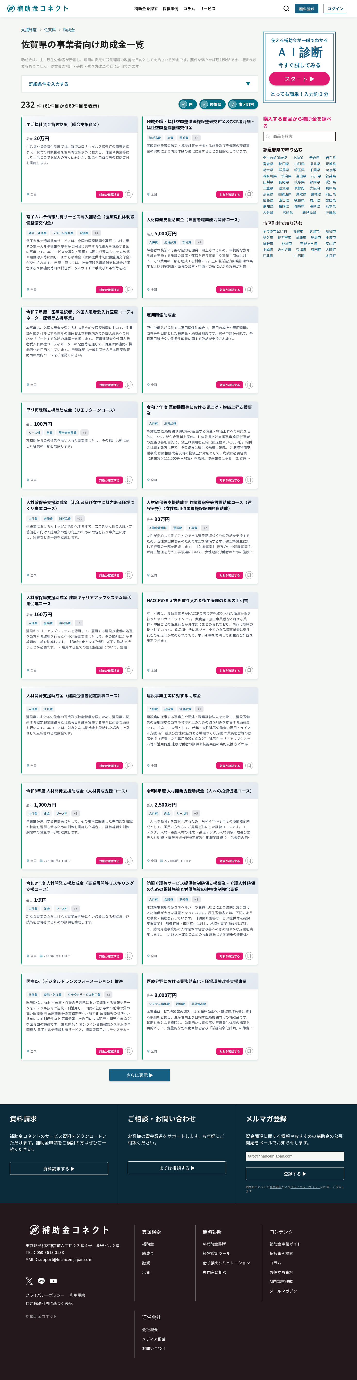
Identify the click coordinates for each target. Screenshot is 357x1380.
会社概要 (150, 1329)
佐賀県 (50, 30)
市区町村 (243, 104)
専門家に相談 (214, 1272)
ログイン (335, 8)
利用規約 (77, 1295)
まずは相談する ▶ (177, 1168)
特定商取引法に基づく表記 (49, 1303)
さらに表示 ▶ (139, 1075)
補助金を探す (146, 8)
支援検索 (151, 1231)
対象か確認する (109, 194)
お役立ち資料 (281, 1272)
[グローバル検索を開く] (286, 8)
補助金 (148, 1244)
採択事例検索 (281, 1253)
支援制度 (29, 30)
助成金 (69, 30)
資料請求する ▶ (59, 1168)
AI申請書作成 (281, 1281)
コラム (189, 8)
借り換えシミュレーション (226, 1263)
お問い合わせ (154, 1348)
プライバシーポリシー (45, 1295)
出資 (146, 1272)
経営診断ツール (216, 1253)
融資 (146, 1263)
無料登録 (307, 8)
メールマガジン (283, 1291)
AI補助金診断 (214, 1244)
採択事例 (170, 8)
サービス (208, 8)
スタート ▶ (299, 78)
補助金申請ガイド (285, 1244)
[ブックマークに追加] (129, 194)
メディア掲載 (153, 1339)
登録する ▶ (295, 1173)
